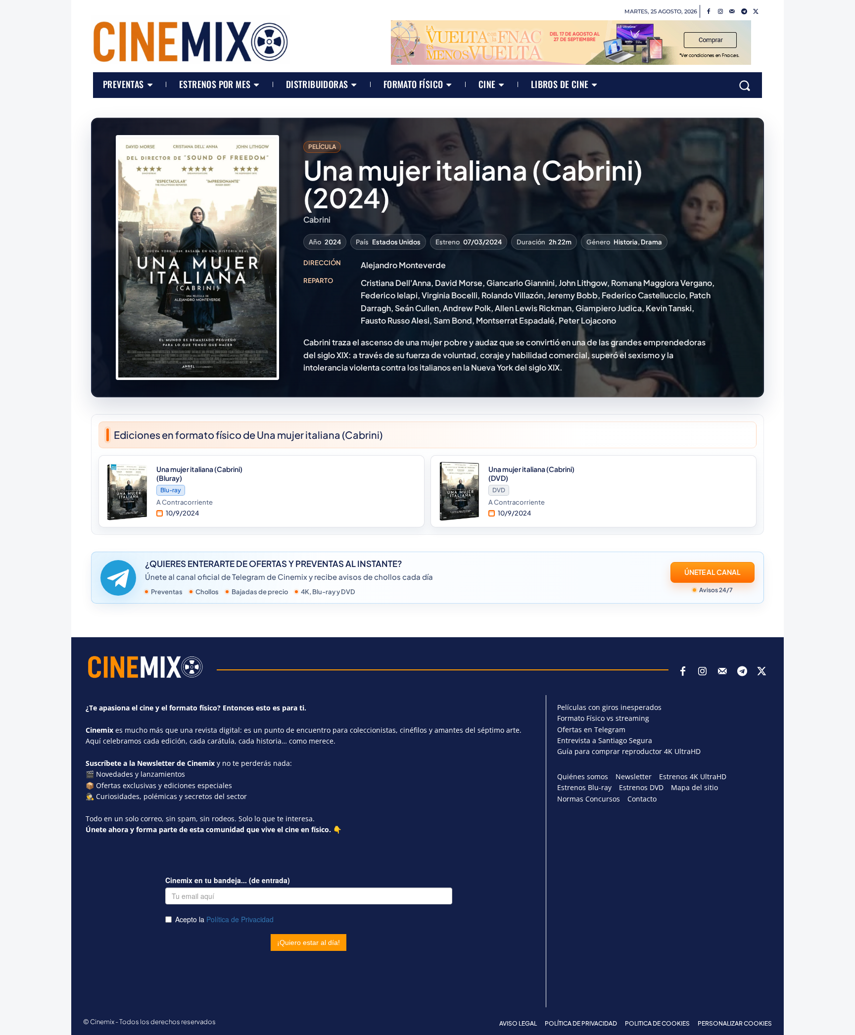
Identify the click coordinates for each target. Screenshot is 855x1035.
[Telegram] (744, 12)
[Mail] (732, 12)
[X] (756, 12)
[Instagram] (720, 12)
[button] (744, 85)
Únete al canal (712, 571)
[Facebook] (708, 12)
